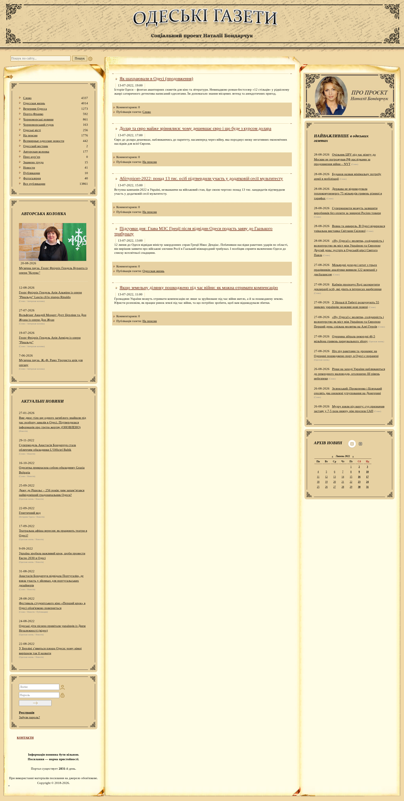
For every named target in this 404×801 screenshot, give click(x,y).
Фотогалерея (55, 178)
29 (351, 486)
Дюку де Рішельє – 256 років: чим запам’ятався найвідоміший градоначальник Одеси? (51, 493)
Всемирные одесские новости (55, 141)
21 (343, 481)
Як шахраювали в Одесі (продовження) (156, 78)
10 (367, 471)
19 (326, 481)
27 (334, 486)
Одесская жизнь (55, 103)
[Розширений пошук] (90, 58)
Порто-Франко (55, 114)
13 (334, 476)
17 (367, 476)
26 (326, 486)
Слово (55, 98)
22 (351, 481)
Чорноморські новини (55, 119)
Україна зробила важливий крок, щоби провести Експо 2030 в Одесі (52, 556)
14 (343, 476)
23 (359, 481)
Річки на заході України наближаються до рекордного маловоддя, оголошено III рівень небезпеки (349, 373)
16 (359, 476)
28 (343, 486)
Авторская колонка (55, 151)
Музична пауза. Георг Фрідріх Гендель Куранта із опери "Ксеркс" (53, 270)
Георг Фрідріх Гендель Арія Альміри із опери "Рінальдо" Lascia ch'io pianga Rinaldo (50, 295)
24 (367, 481)
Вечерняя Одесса (55, 108)
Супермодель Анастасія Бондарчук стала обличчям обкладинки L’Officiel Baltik (47, 447)
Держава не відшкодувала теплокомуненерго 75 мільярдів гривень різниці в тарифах (348, 193)
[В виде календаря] (352, 444)
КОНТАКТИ (25, 737)
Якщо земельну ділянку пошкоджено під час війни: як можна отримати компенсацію (199, 287)
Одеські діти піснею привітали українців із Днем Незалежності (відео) (52, 628)
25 (318, 486)
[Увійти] (35, 703)
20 (334, 481)
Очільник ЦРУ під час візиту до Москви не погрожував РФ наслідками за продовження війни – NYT (345, 159)
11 (318, 476)
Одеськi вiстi (55, 130)
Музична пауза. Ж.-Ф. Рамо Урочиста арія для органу (51, 362)
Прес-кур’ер (55, 157)
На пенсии (55, 135)
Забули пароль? (29, 717)
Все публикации (55, 183)
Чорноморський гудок (55, 124)
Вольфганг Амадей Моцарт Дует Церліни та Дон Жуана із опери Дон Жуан (52, 317)
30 (359, 486)
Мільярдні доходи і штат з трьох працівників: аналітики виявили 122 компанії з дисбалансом (345, 269)
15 (351, 476)
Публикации (55, 173)
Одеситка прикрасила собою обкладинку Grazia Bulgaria (52, 470)
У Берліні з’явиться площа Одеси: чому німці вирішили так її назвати (50, 651)
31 (367, 486)
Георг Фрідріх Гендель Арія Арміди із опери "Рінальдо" (50, 340)
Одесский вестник (55, 146)
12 (326, 476)
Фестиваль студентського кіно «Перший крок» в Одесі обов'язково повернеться (52, 605)
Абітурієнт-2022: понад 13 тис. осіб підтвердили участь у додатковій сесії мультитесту (201, 178)
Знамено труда (55, 162)
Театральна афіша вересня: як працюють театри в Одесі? (53, 533)
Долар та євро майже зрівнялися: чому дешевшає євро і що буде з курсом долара (195, 128)
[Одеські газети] (202, 25)
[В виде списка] (360, 444)
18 (318, 481)
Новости (55, 167)
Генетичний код (30, 512)
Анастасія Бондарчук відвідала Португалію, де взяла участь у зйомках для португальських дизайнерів (51, 580)
